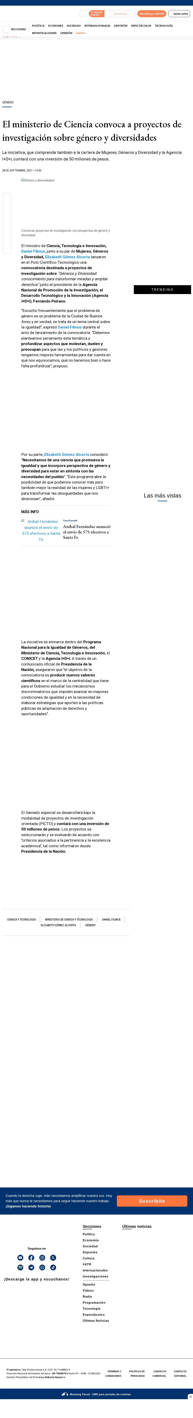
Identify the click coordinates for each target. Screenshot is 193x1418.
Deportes (120, 25)
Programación (94, 1302)
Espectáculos (141, 25)
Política (38, 25)
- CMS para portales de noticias (100, 1394)
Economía (55, 25)
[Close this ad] (190, 1396)
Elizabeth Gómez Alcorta (67, 257)
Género (90, 925)
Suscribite (152, 1201)
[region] (96, 70)
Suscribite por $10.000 (152, 13)
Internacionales (97, 25)
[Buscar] (83, 13)
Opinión (66, 33)
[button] (7, 198)
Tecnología (164, 25)
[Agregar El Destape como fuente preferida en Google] (110, 170)
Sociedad (74, 25)
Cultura (89, 1258)
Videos (88, 1290)
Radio (80, 33)
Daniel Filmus (33, 251)
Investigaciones (44, 33)
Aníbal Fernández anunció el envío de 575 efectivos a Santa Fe (87, 531)
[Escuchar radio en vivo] (119, 13)
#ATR (87, 1264)
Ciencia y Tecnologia (21, 919)
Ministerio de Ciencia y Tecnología (69, 919)
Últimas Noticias (96, 1320)
